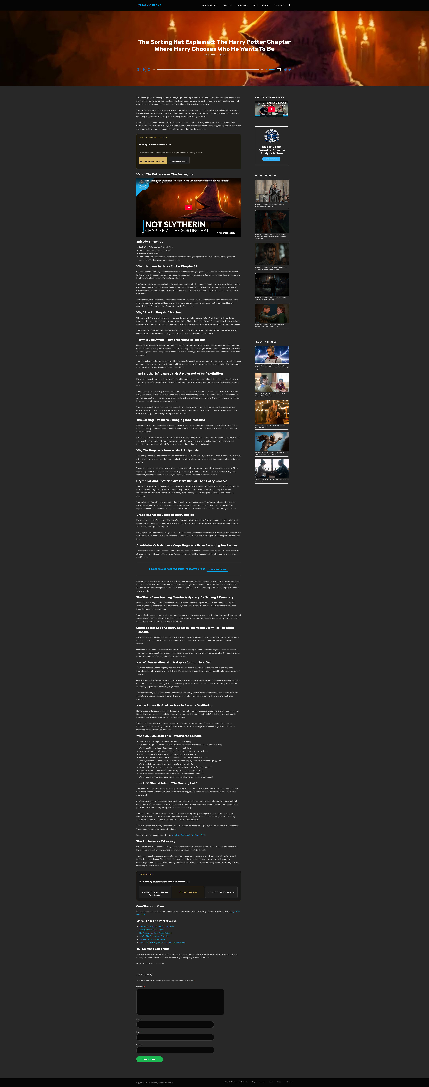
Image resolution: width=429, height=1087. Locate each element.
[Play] (144, 69)
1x (278, 69)
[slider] (272, 71)
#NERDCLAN (241, 5)
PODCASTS (226, 5)
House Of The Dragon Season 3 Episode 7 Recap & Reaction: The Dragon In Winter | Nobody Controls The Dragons (271, 236)
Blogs (254, 1082)
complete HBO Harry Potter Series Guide (189, 835)
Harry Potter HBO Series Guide (152, 939)
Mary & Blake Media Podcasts (236, 1082)
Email (139, 1032)
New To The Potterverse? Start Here (154, 936)
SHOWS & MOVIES (209, 5)
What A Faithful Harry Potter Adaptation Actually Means (162, 942)
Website (139, 1045)
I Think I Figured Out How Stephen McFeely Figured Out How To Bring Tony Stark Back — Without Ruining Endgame (271, 367)
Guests (262, 1082)
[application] (208, 69)
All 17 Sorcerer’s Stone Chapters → (153, 161)
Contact (290, 1082)
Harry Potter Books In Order (151, 930)
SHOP (254, 5)
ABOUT (265, 5)
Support (280, 1082)
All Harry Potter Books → (179, 162)
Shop (271, 1082)
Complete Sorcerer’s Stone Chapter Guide (156, 926)
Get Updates (279, 5)
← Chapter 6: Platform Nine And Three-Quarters (155, 893)
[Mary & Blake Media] (149, 5)
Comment (140, 987)
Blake (222, 55)
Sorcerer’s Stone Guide (188, 892)
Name (139, 1019)
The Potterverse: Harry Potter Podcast (155, 933)
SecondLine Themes (165, 1083)
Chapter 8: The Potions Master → (221, 892)
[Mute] (267, 70)
